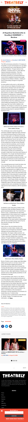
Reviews (8, 61)
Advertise (3, 403)
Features (3, 399)
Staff (2, 401)
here (11, 298)
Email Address (14, 410)
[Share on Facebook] (2, 326)
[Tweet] (6, 326)
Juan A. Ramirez (7, 60)
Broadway (23, 40)
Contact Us (3, 405)
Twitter (2, 306)
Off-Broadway (22, 340)
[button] (26, 2)
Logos (2, 407)
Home (2, 392)
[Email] (10, 326)
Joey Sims (5, 355)
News (2, 395)
